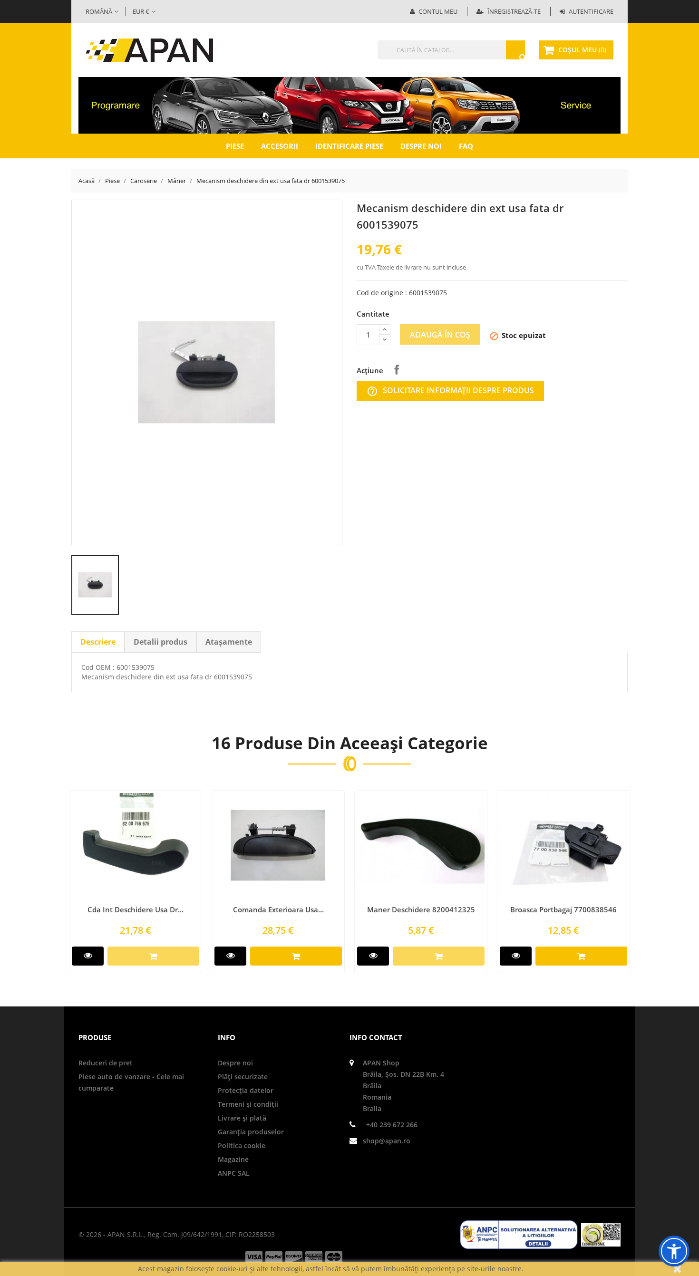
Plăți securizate (243, 1076)
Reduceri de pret (105, 1062)
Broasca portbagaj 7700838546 (563, 909)
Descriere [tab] (98, 642)
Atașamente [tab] (228, 642)
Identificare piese (349, 146)
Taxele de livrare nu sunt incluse (421, 267)
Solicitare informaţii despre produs (450, 391)
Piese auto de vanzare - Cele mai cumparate (131, 1082)
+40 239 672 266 (391, 1124)
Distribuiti (396, 369)
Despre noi (421, 146)
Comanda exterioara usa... (278, 909)
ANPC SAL (234, 1173)
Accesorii (279, 146)
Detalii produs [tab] (160, 642)
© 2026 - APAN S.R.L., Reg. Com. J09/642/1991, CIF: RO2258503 (176, 1234)
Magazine (233, 1159)
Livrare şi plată (242, 1117)
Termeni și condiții (248, 1104)
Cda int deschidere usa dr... (135, 909)
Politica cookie (241, 1145)
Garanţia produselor (251, 1131)
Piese (235, 146)
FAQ (466, 146)
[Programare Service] (349, 104)
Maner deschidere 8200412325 (421, 909)
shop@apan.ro (386, 1140)
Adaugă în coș (440, 334)
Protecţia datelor (245, 1090)
